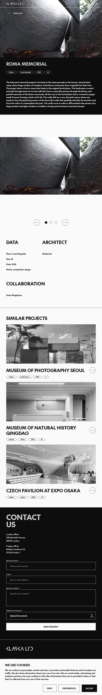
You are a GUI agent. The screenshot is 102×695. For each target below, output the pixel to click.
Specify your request (12, 588)
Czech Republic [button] (25, 72)
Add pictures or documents (14, 610)
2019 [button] (39, 72)
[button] (51, 13)
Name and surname (12, 561)
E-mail (8, 574)
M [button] (48, 72)
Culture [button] (11, 72)
